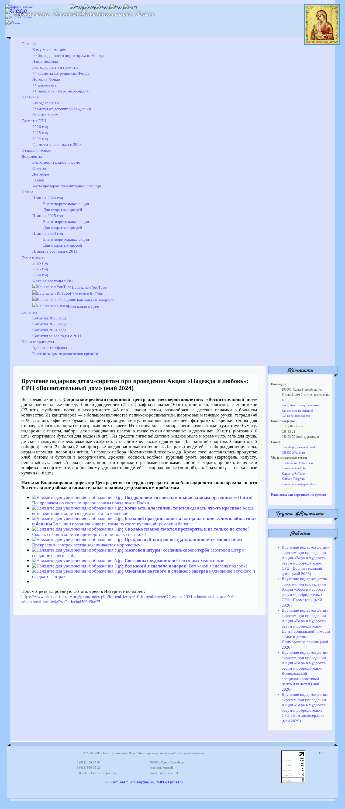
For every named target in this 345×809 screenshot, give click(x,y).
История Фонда (46, 79)
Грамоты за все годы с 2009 (57, 144)
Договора (40, 174)
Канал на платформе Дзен (299, 484)
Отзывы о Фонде (36, 150)
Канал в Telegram (293, 479)
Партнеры (30, 97)
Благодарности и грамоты (55, 67)
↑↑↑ (322, 752)
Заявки (38, 180)
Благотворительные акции (66, 204)
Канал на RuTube (293, 474)
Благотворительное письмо (56, 162)
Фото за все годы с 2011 (53, 281)
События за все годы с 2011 (56, 336)
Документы (32, 156)
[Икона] (12, 12)
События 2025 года (49, 324)
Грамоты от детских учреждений (61, 109)
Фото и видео (34, 257)
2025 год (40, 132)
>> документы (44, 85)
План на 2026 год (47, 198)
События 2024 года (49, 330)
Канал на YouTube (294, 468)
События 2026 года (49, 318)
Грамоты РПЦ (34, 121)
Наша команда (45, 61)
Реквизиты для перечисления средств (65, 354)
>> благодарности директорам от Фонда (68, 55)
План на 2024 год (47, 233)
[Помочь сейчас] (19, 6)
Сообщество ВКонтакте (297, 463)
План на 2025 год (47, 216)
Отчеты (39, 168)
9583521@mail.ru (293, 453)
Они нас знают (45, 115)
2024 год (40, 138)
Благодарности (45, 103)
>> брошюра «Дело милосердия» (61, 91)
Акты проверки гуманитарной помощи (66, 186)
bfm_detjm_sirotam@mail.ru (300, 447)
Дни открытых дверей (62, 210)
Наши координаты (38, 342)
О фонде (29, 44)
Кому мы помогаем (49, 49)
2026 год (40, 127)
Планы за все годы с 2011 (54, 251)
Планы (27, 192)
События (29, 312)
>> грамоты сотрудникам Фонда (60, 73)
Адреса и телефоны (49, 348)
